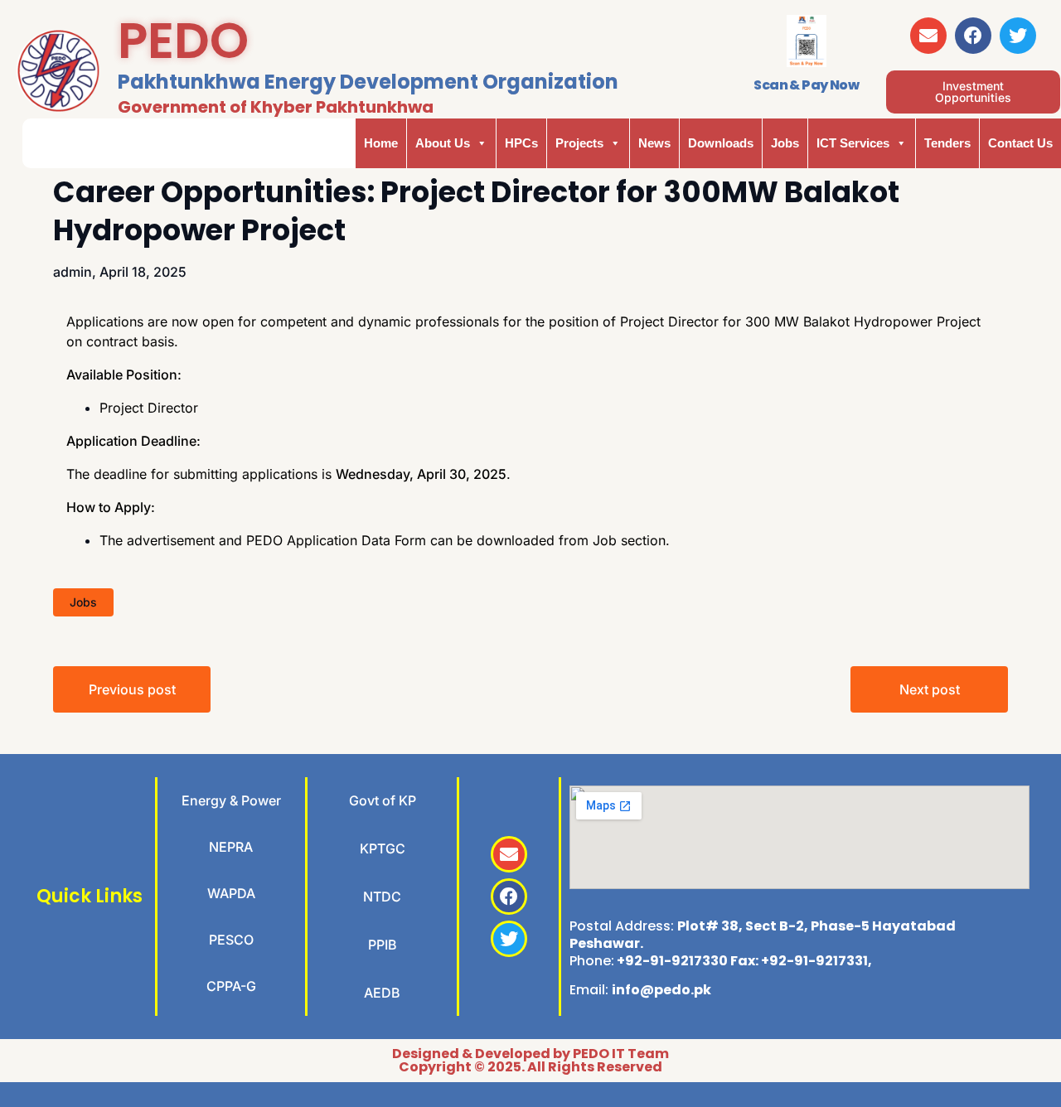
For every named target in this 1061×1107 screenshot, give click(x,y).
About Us (442, 143)
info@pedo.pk (661, 989)
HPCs (521, 143)
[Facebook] (973, 35)
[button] (973, 92)
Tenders (947, 143)
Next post (929, 689)
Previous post (132, 689)
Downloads (720, 143)
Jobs (785, 143)
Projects (579, 143)
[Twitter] (1018, 35)
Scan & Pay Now (806, 84)
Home (381, 143)
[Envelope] (928, 35)
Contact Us (1020, 143)
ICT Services (852, 143)
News (654, 143)
